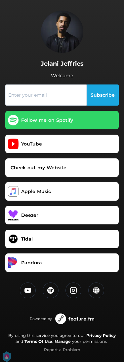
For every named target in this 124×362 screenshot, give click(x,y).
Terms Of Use (38, 341)
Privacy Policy (101, 335)
